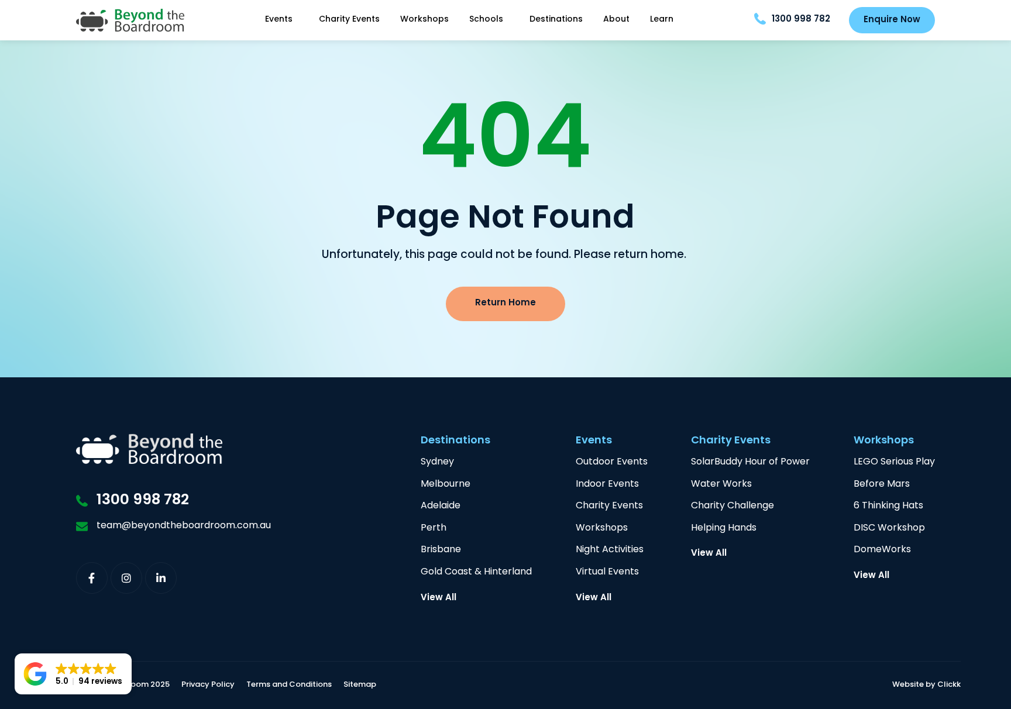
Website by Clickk (926, 685)
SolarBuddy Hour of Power (750, 462)
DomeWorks (882, 550)
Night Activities (610, 550)
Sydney (437, 462)
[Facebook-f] (92, 578)
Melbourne (445, 484)
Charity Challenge (732, 506)
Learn (661, 20)
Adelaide (440, 506)
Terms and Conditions (289, 685)
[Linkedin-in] (161, 578)
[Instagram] (126, 578)
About (616, 20)
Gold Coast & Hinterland (476, 572)
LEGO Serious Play (894, 462)
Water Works (721, 484)
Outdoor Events (612, 462)
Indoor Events (607, 484)
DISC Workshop (889, 528)
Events (279, 20)
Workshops (424, 20)
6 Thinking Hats (888, 506)
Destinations (556, 20)
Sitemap (359, 685)
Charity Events (349, 20)
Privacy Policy (208, 685)
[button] (73, 673)
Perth (433, 528)
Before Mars (882, 484)
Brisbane (441, 550)
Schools (486, 20)
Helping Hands (723, 528)
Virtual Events (607, 572)
